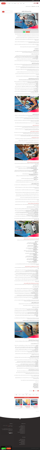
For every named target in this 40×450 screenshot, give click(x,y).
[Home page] (38, 6)
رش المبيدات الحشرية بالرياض (22, 442)
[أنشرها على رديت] (26, 394)
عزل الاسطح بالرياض (23, 441)
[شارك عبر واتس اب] (19, 394)
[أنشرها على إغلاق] (33, 394)
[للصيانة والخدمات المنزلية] (36, 3)
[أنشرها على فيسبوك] (36, 394)
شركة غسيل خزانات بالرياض (35, 384)
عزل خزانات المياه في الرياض (22, 444)
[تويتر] (4, 0)
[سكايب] (1, 0)
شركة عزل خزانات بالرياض (28, 210)
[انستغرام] (3, 0)
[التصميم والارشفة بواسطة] (3, 448)
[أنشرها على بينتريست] (29, 394)
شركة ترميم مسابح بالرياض (35, 383)
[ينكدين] (2, 0)
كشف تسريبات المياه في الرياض (22, 440)
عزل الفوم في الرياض (23, 443)
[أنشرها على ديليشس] (23, 394)
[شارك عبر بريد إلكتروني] (16, 394)
